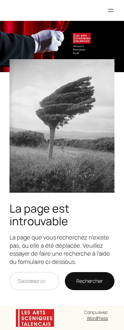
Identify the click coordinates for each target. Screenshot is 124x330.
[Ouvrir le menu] (110, 10)
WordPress (97, 318)
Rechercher (89, 280)
